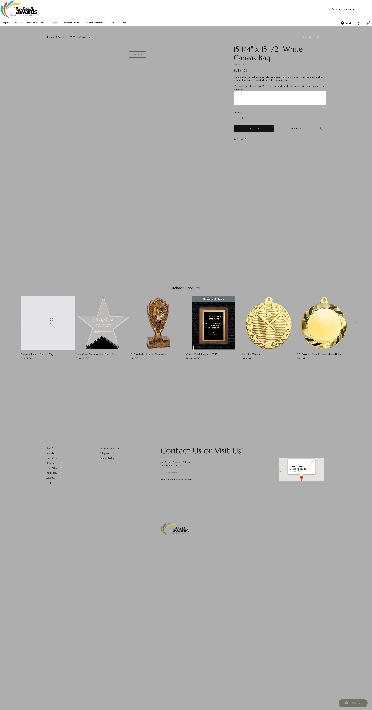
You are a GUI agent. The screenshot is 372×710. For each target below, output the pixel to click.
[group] (186, 327)
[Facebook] (238, 138)
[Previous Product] (16, 322)
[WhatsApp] (235, 138)
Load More (137, 54)
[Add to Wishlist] (322, 128)
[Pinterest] (241, 138)
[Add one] (248, 118)
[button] (112, 22)
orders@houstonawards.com (310, 86)
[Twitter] (245, 138)
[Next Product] (355, 322)
